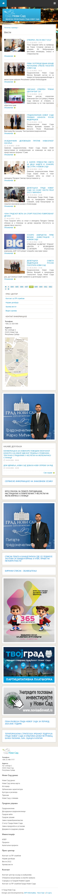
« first (6, 287)
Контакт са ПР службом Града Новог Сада (19, 884)
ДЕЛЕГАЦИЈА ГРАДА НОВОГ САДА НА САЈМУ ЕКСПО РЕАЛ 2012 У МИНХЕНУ (40, 190)
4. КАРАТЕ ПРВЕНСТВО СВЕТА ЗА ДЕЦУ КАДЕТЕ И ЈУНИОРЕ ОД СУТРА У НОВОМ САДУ (40, 164)
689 (36, 287)
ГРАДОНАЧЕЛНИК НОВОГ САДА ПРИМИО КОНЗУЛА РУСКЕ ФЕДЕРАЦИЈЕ (40, 117)
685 (16, 287)
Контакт (6, 870)
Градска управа (10, 803)
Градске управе (8, 817)
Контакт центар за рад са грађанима (17, 875)
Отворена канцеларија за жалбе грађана (18, 878)
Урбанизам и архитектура (12, 789)
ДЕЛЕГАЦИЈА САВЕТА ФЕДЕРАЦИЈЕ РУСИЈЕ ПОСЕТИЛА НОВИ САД (40, 263)
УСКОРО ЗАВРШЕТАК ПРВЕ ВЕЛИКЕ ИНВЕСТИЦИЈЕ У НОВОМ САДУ (40, 237)
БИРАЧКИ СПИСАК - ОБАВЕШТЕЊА (21, 571)
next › (6, 289)
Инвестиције (8, 834)
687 (26, 287)
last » (8, 289)
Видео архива (11, 311)
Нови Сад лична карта (11, 783)
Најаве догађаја (12, 303)
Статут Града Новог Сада (12, 823)
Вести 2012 (6, 862)
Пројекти (5, 842)
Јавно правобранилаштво (12, 820)
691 (45, 287)
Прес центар (8, 850)
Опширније (8, 56)
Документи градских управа (13, 829)
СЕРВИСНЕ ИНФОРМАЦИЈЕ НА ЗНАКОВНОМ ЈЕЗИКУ (29, 481)
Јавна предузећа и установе (13, 826)
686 (21, 287)
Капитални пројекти (10, 845)
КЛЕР (4, 839)
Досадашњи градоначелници (13, 811)
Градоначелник (8, 808)
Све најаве (48, 473)
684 (12, 287)
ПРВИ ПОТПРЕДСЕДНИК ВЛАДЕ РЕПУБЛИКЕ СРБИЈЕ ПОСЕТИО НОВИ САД (40, 66)
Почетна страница (10, 27)
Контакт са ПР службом (15, 299)
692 (50, 287)
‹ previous (8, 287)
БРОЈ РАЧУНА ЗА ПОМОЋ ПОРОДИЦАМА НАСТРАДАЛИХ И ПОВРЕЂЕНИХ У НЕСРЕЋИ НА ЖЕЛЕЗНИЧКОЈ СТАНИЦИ (27, 493)
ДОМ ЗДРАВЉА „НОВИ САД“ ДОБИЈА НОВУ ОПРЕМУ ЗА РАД (28, 465)
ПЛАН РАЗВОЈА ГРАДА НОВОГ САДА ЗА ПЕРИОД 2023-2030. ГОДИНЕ (27, 722)
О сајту (49, 893)
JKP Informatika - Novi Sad (34, 893)
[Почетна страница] (21, 21)
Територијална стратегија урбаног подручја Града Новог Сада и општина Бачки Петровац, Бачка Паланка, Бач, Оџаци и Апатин (29, 736)
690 (40, 287)
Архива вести (11, 307)
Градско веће (7, 814)
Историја (5, 786)
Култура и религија (9, 792)
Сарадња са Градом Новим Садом (16, 881)
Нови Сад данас (10, 775)
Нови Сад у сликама (10, 798)
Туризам (5, 795)
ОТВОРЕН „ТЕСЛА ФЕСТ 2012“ (39, 40)
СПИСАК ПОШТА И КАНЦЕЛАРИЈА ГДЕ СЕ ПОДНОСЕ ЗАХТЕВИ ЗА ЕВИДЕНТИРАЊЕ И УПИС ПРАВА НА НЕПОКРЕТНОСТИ (29, 558)
